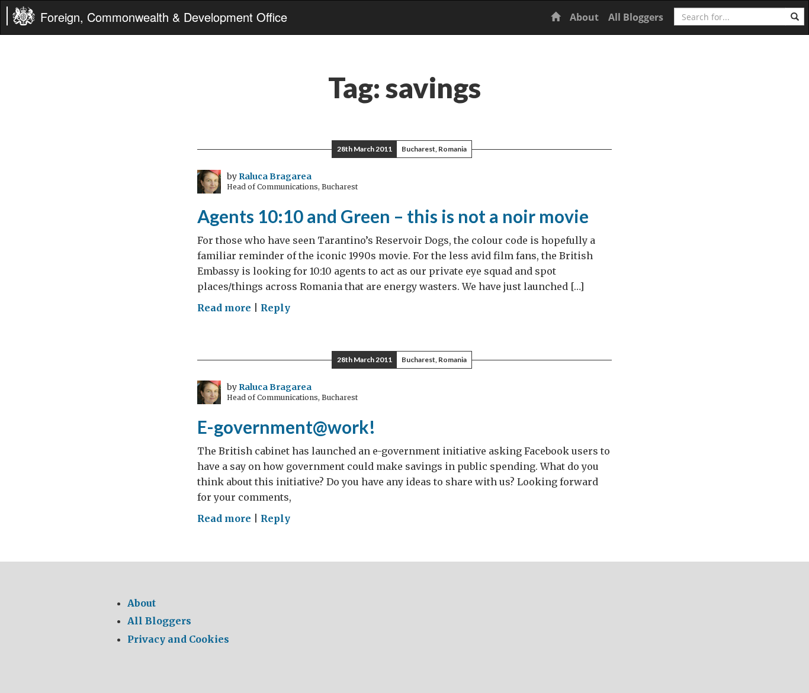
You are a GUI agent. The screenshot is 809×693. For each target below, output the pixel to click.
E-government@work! (286, 426)
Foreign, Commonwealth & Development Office (163, 16)
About (584, 17)
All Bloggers (635, 17)
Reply (275, 308)
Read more (224, 308)
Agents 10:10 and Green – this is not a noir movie (393, 216)
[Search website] (794, 16)
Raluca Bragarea (275, 176)
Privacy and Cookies (178, 639)
